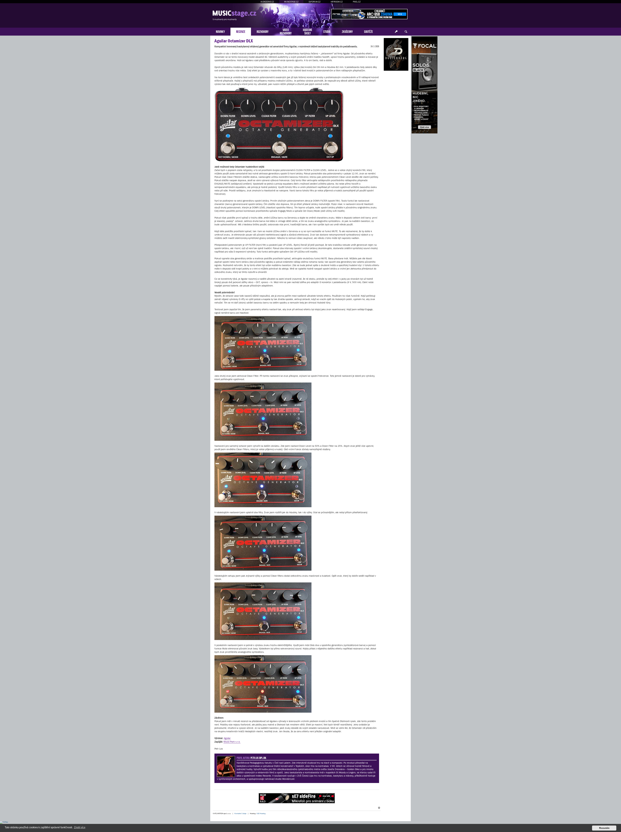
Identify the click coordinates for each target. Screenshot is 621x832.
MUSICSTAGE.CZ (291, 1)
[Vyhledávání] (406, 32)
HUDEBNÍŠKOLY (307, 31)
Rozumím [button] (604, 828)
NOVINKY (220, 31)
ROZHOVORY (262, 31)
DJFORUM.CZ (315, 1)
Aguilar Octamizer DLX (233, 40)
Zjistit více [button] (79, 827)
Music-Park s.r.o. (231, 741)
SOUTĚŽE (368, 31)
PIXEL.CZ (357, 1)
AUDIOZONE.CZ (267, 1)
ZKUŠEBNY (347, 31)
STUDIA (327, 31)
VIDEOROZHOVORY (286, 31)
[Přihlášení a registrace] (396, 32)
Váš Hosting (261, 813)
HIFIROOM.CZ (337, 1)
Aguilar (227, 738)
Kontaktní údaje (240, 813)
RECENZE (240, 31)
